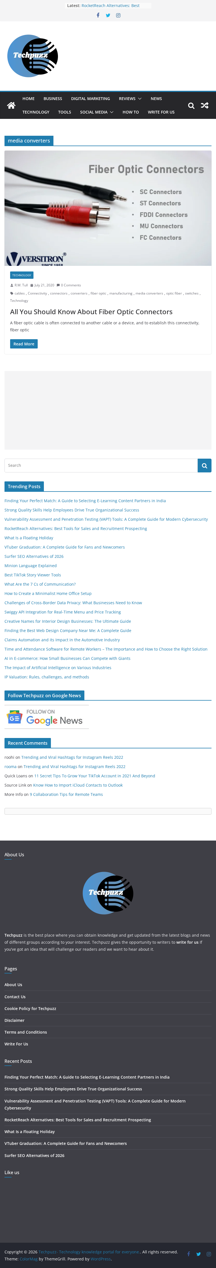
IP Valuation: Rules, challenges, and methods (46, 677)
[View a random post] (205, 105)
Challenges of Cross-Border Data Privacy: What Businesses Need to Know (73, 602)
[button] (139, 99)
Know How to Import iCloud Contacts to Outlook (78, 785)
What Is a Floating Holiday (28, 537)
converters (79, 293)
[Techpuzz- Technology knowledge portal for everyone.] (11, 105)
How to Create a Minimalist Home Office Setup (48, 593)
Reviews (127, 98)
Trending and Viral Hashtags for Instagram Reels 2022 (72, 757)
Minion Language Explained (30, 565)
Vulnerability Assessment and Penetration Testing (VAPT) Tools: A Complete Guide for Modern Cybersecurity (106, 519)
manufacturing (120, 293)
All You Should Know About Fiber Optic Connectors (91, 311)
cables (20, 293)
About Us (13, 984)
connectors (59, 293)
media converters (149, 293)
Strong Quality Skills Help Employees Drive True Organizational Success (71, 510)
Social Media (93, 112)
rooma (10, 766)
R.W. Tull (21, 285)
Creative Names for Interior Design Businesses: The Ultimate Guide (67, 621)
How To (131, 112)
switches (192, 293)
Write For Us (161, 112)
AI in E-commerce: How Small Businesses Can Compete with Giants (67, 658)
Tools (64, 112)
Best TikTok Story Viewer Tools (32, 575)
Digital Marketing (90, 98)
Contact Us (15, 996)
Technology (35, 112)
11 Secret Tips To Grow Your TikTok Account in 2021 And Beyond (94, 775)
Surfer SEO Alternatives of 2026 (34, 556)
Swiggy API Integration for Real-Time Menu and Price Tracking (62, 612)
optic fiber (174, 293)
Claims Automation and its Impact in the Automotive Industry (62, 639)
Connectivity (37, 293)
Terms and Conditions (25, 1032)
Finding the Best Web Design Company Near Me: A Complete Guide (67, 630)
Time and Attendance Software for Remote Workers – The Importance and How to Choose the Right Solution (106, 649)
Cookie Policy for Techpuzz (30, 1008)
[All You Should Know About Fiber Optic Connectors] (108, 208)
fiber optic (98, 293)
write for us (187, 942)
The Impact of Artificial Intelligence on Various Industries (57, 667)
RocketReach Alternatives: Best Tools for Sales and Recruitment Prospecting (75, 528)
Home (28, 98)
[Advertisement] (108, 410)
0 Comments (71, 285)
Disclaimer (14, 1020)
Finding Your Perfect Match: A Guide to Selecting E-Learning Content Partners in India (85, 500)
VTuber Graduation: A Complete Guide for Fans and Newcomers (64, 547)
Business (53, 98)
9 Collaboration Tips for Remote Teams (66, 794)
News (156, 98)
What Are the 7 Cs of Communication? (40, 584)
